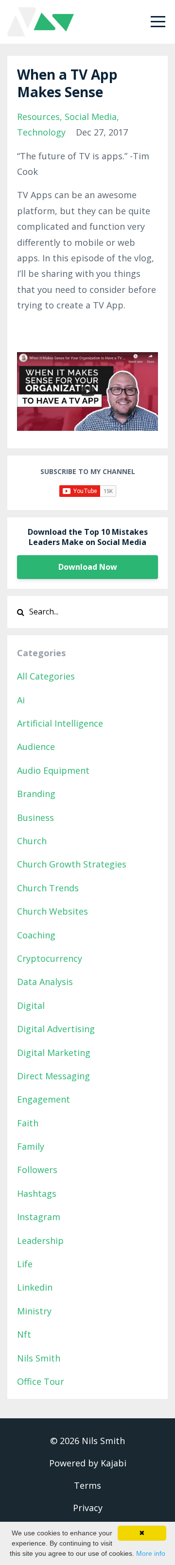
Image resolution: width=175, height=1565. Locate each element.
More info (150, 1553)
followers (37, 1169)
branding (36, 794)
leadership (40, 1240)
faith (27, 1123)
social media (91, 116)
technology (41, 132)
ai (21, 700)
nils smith (38, 1358)
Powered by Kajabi (87, 1463)
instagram (38, 1217)
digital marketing (53, 1052)
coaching (36, 935)
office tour (40, 1381)
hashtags (36, 1193)
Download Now (87, 566)
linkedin (34, 1287)
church (32, 841)
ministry (34, 1311)
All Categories (46, 676)
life (25, 1264)
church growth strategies (71, 864)
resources (38, 116)
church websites (52, 911)
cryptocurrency (49, 958)
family (30, 1146)
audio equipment (53, 770)
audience (36, 746)
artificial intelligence (60, 723)
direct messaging (53, 1076)
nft (24, 1334)
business (35, 817)
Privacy (88, 1508)
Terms (87, 1485)
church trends (48, 888)
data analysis (45, 981)
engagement (43, 1099)
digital (31, 1005)
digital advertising (56, 1029)
